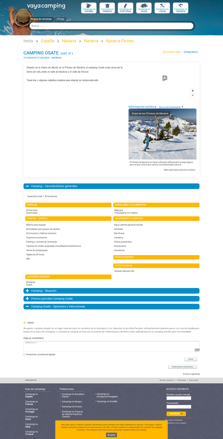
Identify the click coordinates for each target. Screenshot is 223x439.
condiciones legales (46, 354)
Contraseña (172, 403)
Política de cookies (138, 430)
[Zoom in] (193, 91)
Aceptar (111, 435)
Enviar (190, 359)
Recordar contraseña (173, 420)
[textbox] (111, 26)
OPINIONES (191, 52)
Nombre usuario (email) (178, 394)
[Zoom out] (193, 95)
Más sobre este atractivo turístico (179, 170)
